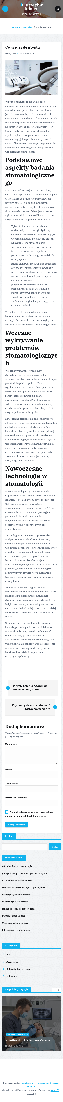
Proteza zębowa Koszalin (15, 901)
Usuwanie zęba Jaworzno (15, 922)
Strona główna (19, 26)
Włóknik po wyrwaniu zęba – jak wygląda (24, 887)
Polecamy (11, 976)
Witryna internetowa (16, 797)
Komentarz (11, 744)
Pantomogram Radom (13, 915)
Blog (30, 26)
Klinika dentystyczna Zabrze (17, 880)
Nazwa (9, 769)
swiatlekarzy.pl (29, 1082)
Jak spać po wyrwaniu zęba (16, 929)
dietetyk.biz (31, 1086)
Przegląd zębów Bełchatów (16, 894)
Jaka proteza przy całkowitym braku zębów (24, 873)
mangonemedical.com (48, 1082)
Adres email (12, 783)
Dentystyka (10, 53)
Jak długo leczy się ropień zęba (18, 908)
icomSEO (55, 1090)
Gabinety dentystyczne (18, 968)
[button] (54, 990)
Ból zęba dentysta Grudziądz (17, 866)
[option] (31, 1023)
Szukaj (9, 836)
